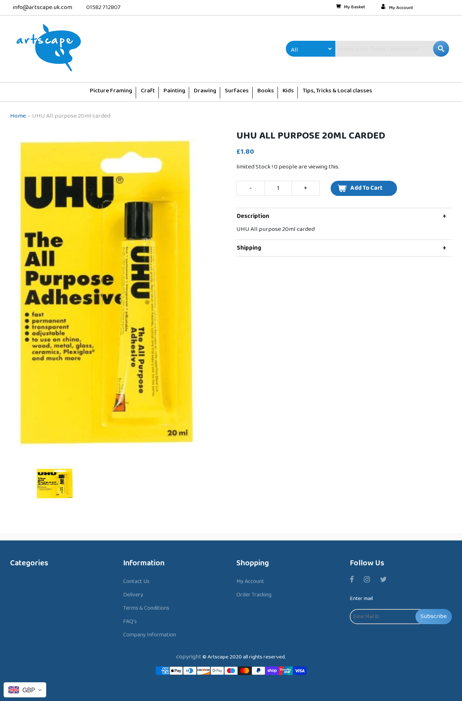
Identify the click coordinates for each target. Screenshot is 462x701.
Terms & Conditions (146, 608)
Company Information (149, 635)
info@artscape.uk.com (42, 7)
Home (18, 116)
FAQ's (130, 621)
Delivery (133, 595)
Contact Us (136, 581)
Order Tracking (253, 595)
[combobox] (377, 49)
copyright (188, 657)
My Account (401, 8)
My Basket (354, 7)
